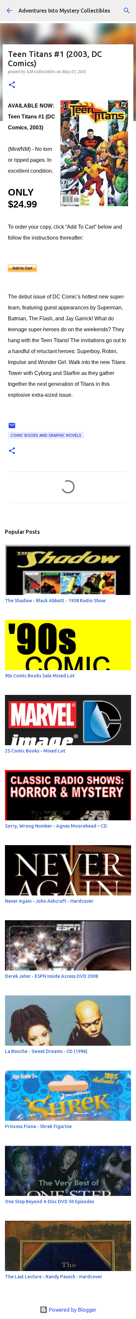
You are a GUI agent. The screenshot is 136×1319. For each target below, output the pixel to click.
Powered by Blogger (72, 1310)
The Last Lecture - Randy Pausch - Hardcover (53, 1276)
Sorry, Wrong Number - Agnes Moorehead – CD (56, 826)
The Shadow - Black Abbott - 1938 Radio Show (55, 600)
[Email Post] (12, 428)
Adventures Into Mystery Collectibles (64, 11)
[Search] (127, 11)
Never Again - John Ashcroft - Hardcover (49, 901)
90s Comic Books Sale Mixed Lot (40, 675)
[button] (12, 85)
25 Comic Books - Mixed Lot (35, 750)
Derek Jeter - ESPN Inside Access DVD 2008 (51, 976)
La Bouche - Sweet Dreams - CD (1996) (46, 1051)
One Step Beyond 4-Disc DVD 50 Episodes (49, 1201)
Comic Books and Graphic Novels (46, 435)
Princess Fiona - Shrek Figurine (38, 1126)
